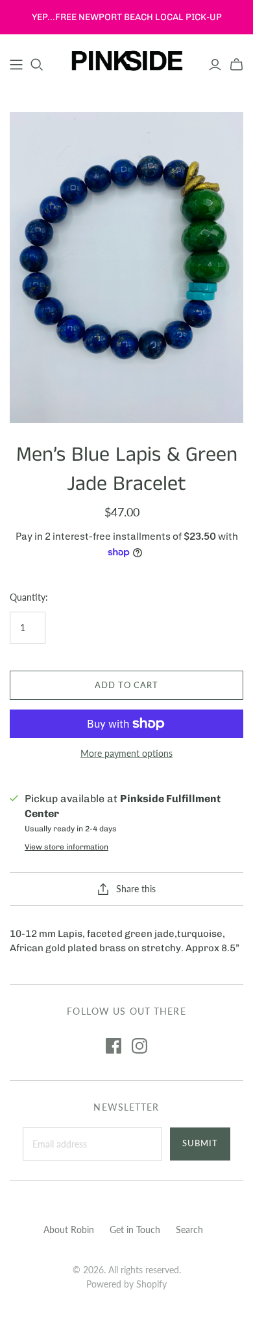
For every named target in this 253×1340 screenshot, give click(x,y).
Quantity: (29, 597)
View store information (66, 846)
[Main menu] (16, 64)
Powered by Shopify (126, 1283)
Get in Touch (135, 1229)
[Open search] (36, 64)
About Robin (68, 1229)
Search (189, 1229)
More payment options (126, 753)
